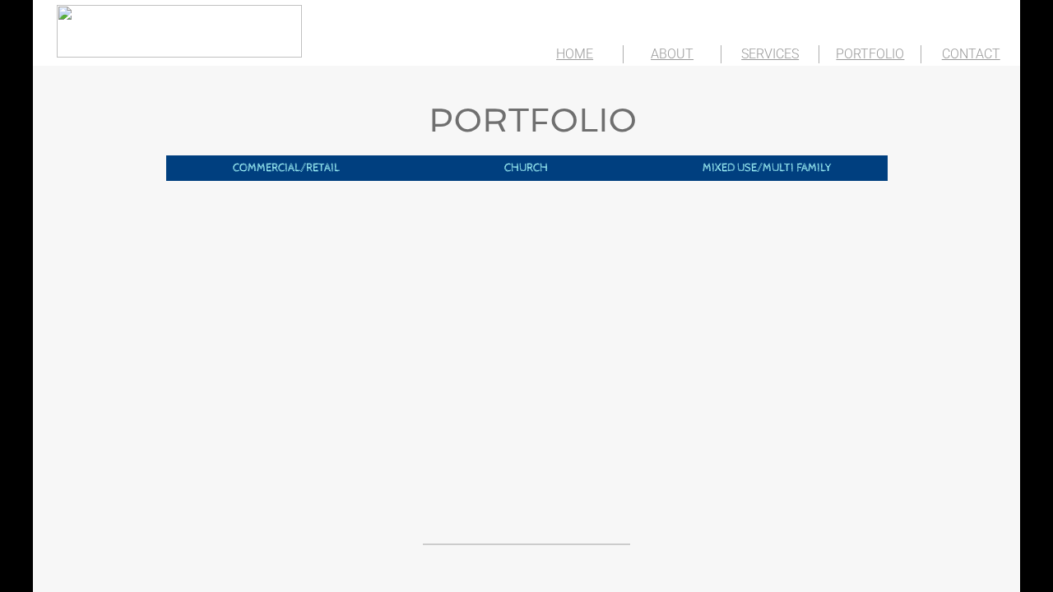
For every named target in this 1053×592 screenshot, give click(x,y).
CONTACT (971, 54)
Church (526, 167)
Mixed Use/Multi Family (767, 167)
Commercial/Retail (286, 167)
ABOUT (672, 54)
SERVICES (770, 54)
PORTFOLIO (870, 54)
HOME (574, 54)
